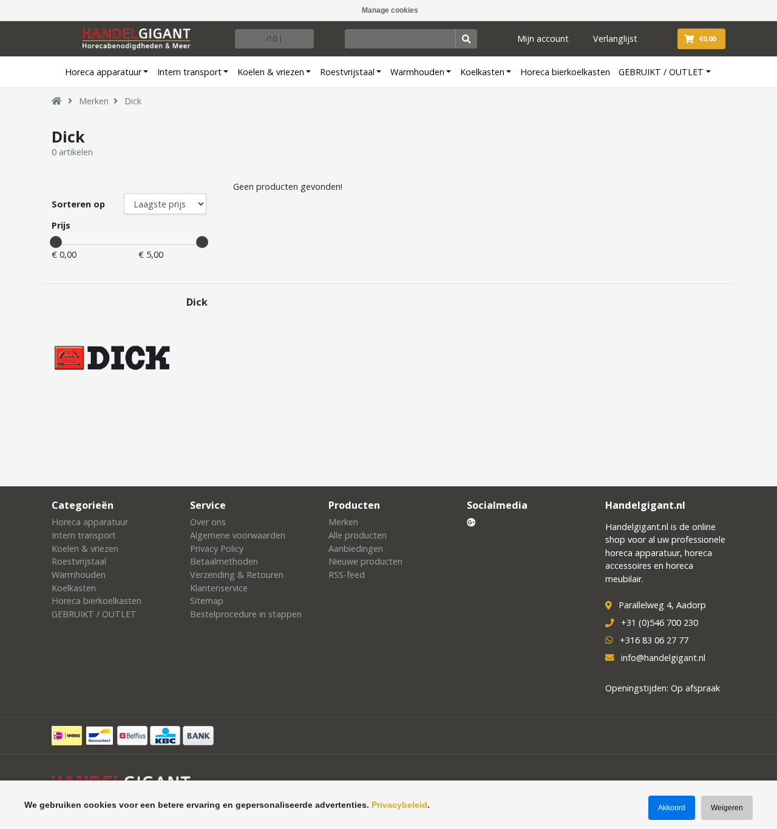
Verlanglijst (615, 38)
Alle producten (357, 535)
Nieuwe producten (365, 561)
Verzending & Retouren (236, 574)
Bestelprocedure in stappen (246, 614)
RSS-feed (346, 574)
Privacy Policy (216, 548)
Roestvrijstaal (347, 72)
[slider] (56, 242)
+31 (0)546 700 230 (659, 622)
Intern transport (189, 72)
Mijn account (543, 38)
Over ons (208, 522)
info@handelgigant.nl (663, 657)
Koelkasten (482, 72)
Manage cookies (390, 10)
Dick (132, 101)
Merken (94, 101)
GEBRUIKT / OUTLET (661, 72)
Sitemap (206, 600)
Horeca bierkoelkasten (565, 72)
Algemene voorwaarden (237, 535)
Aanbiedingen (355, 548)
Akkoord (671, 808)
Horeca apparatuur (103, 72)
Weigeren (727, 808)
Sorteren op (78, 204)
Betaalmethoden (224, 561)
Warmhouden (417, 72)
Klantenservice (219, 588)
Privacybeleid (399, 805)
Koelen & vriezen (270, 72)
